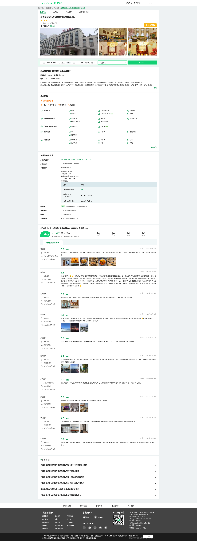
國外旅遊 (45, 519)
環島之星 (70, 522)
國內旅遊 (57, 522)
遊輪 (56, 519)
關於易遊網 (67, 506)
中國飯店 (49, 8)
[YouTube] (89, 527)
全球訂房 (41, 8)
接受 (148, 536)
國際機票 (45, 516)
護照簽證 (45, 528)
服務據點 (115, 506)
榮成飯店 (56, 8)
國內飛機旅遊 (59, 525)
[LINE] (106, 527)
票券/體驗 (45, 522)
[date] (54, 63)
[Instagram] (95, 527)
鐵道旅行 (45, 525)
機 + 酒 (69, 519)
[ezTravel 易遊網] (52, 3)
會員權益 (83, 506)
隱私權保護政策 (91, 538)
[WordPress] (100, 527)
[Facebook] (84, 527)
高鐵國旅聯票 (59, 528)
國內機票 (57, 516)
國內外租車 (70, 525)
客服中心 (129, 3)
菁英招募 (131, 506)
